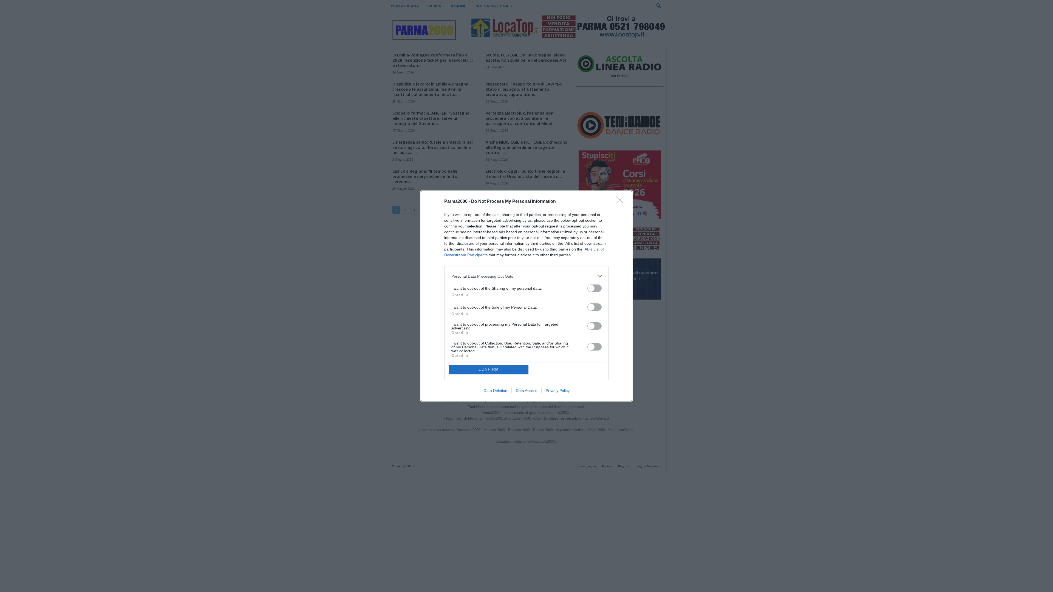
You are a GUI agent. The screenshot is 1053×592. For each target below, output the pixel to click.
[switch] (594, 288)
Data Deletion (495, 390)
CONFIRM (489, 369)
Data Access (526, 390)
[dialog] (526, 296)
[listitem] (526, 276)
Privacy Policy (558, 390)
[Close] (621, 202)
